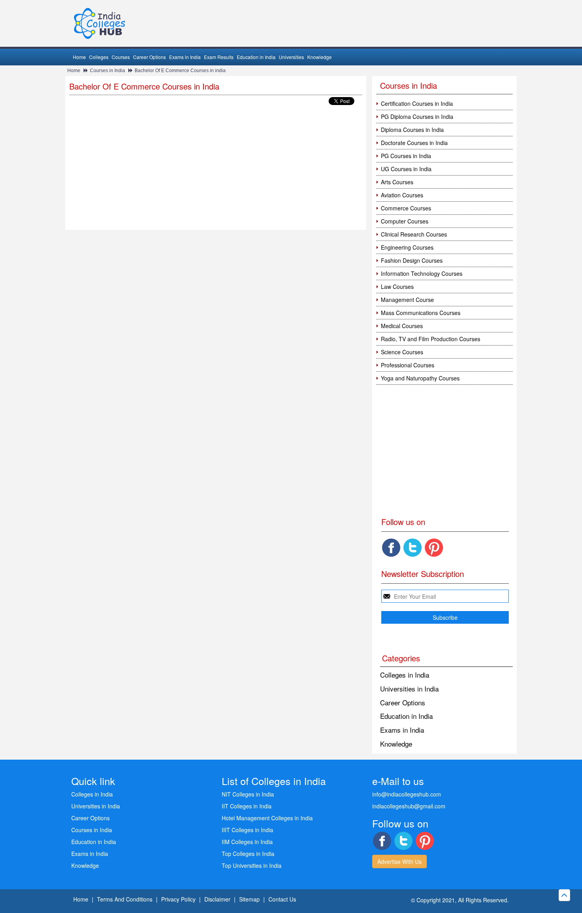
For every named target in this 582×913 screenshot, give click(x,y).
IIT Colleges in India (247, 806)
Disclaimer (217, 899)
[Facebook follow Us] (391, 548)
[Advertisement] (215, 170)
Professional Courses (407, 365)
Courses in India (107, 70)
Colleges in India (404, 675)
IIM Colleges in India (247, 842)
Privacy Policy (178, 899)
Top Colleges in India (248, 854)
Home (79, 56)
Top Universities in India (251, 865)
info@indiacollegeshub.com (406, 794)
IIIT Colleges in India (247, 830)
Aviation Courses (402, 195)
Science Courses (402, 352)
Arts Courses (397, 182)
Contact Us (282, 899)
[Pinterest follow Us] (434, 548)
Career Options (149, 56)
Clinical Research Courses (414, 234)
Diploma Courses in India (412, 130)
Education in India (256, 56)
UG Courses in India (406, 169)
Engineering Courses (407, 247)
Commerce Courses (406, 208)
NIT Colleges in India (248, 794)
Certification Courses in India (417, 103)
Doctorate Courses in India (414, 143)
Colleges (98, 56)
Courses (121, 56)
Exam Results (219, 56)
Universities (291, 56)
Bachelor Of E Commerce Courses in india (180, 70)
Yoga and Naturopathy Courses (420, 378)
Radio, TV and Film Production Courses (430, 339)
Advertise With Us (399, 861)
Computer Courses (404, 221)
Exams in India (185, 56)
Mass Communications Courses (420, 313)
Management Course (407, 300)
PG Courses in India (406, 156)
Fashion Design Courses (412, 260)
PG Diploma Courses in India (417, 116)
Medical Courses (402, 326)
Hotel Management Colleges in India (267, 818)
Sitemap (249, 899)
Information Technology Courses (421, 273)
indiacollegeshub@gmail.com (408, 806)
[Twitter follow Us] (412, 548)
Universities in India (409, 688)
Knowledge (319, 56)
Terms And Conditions (124, 899)
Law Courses (397, 286)
